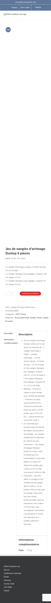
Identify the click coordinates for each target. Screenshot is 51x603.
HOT (17, 314)
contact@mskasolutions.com (25, 2)
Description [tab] (8, 333)
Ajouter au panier (30, 293)
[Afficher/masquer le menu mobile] (46, 15)
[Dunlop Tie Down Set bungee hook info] (25, 132)
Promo (23, 314)
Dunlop (33, 318)
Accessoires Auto (22, 318)
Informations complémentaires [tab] (9, 341)
